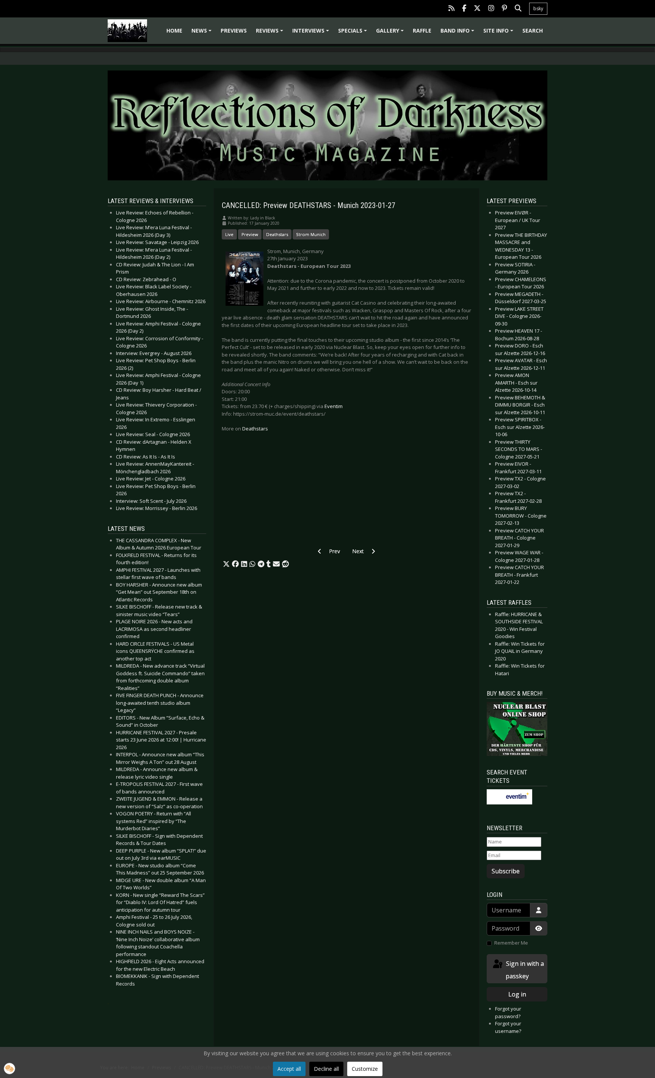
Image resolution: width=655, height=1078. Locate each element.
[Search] (518, 9)
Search (532, 30)
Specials (353, 33)
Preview (249, 234)
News (202, 33)
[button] (226, 564)
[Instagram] (491, 9)
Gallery (391, 33)
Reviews (270, 33)
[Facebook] (464, 9)
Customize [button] (365, 1068)
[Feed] (451, 9)
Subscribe (506, 871)
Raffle (422, 30)
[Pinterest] (504, 9)
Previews (234, 30)
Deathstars (277, 234)
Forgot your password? (508, 1012)
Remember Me (511, 942)
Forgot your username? (508, 1027)
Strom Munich (311, 234)
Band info (458, 33)
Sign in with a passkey (524, 969)
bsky (538, 8)
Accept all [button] (289, 1068)
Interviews (311, 33)
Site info (499, 33)
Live (229, 234)
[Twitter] (477, 9)
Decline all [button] (326, 1068)
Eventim (333, 406)
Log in (517, 994)
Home (174, 30)
